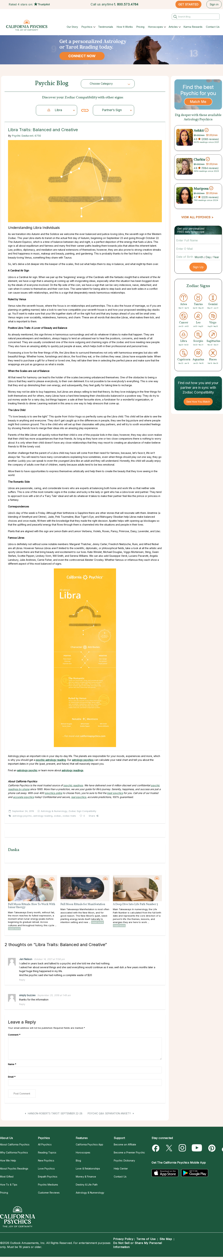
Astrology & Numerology (54, 811)
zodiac (57, 815)
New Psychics (46, 1160)
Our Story (72, 26)
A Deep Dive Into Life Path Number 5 (135, 904)
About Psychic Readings (14, 1168)
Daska (13, 850)
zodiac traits (69, 815)
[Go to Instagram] (182, 1148)
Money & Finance (86, 1176)
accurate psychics (23, 797)
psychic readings (73, 785)
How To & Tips (8, 1184)
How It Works (125, 26)
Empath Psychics (47, 1176)
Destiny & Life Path (87, 1184)
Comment (14, 1034)
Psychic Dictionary (124, 1160)
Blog (78, 1160)
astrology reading (42, 815)
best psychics (115, 793)
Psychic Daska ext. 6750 (26, 135)
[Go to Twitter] (169, 1148)
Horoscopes (155, 26)
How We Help (8, 1160)
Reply (22, 979)
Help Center (121, 1168)
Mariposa (201, 188)
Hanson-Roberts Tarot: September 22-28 (54, 1113)
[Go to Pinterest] (211, 1148)
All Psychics (45, 1144)
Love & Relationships (88, 1168)
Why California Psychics (14, 1152)
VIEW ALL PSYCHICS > (197, 217)
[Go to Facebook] (156, 1148)
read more (14, 928)
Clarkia (199, 159)
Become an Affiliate (125, 1144)
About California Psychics (14, 1144)
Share (92, 815)
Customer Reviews (49, 1192)
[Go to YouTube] (197, 1148)
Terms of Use (146, 1239)
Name (12, 1064)
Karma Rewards (192, 26)
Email (12, 1076)
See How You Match (198, 401)
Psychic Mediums (48, 1184)
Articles (173, 26)
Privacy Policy (123, 1239)
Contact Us (213, 26)
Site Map (166, 1239)
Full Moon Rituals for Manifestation (82, 904)
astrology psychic (22, 815)
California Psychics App (89, 1144)
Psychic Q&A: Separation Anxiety (110, 1113)
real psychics (78, 797)
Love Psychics (46, 1168)
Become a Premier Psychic (129, 1152)
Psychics (86, 26)
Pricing (140, 26)
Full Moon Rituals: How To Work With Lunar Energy (31, 905)
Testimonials (105, 26)
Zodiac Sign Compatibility (82, 811)
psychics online (53, 793)
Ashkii (199, 130)
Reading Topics (47, 1152)
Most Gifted (6, 1176)
